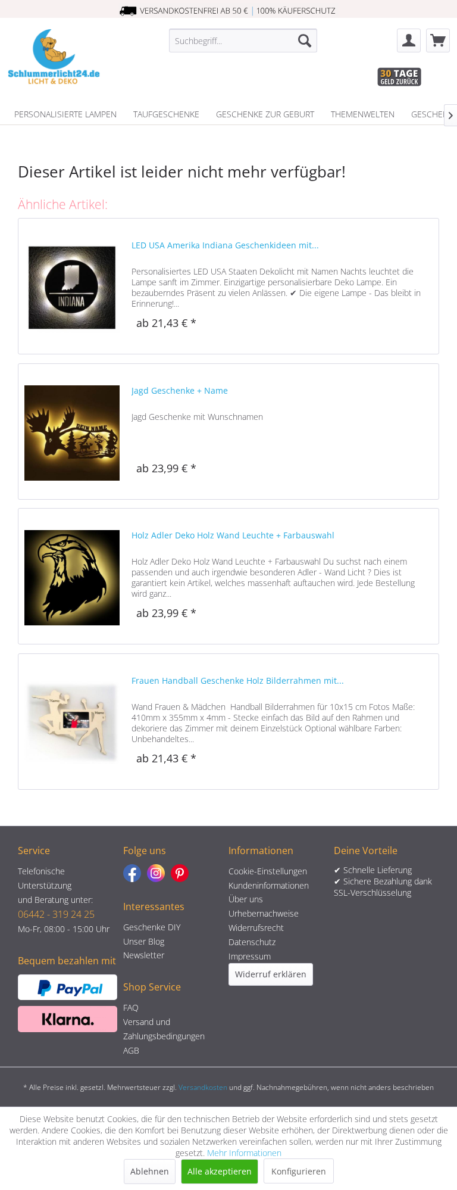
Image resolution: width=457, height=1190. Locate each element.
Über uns (245, 899)
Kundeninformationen (268, 885)
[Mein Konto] (409, 40)
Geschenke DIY (151, 927)
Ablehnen (149, 1171)
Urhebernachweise (263, 913)
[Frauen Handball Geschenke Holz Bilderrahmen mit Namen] (72, 721)
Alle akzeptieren (219, 1171)
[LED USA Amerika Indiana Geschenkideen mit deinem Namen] (72, 286)
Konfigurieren (298, 1171)
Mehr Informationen (244, 1152)
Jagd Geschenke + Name (180, 390)
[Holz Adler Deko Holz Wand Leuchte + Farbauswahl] (72, 576)
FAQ (131, 1007)
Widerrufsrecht (256, 927)
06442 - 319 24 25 (56, 914)
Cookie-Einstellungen (267, 871)
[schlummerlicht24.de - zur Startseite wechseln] (53, 58)
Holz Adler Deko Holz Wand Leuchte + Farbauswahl (233, 535)
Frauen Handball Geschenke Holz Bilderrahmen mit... (238, 680)
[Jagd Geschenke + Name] (72, 431)
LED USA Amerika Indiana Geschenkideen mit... (225, 245)
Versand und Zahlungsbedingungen (164, 1029)
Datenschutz (252, 942)
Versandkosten (203, 1087)
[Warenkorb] (438, 40)
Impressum (249, 956)
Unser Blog (143, 941)
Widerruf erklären (270, 974)
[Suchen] (304, 40)
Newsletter (143, 955)
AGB (131, 1050)
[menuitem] (243, 40)
